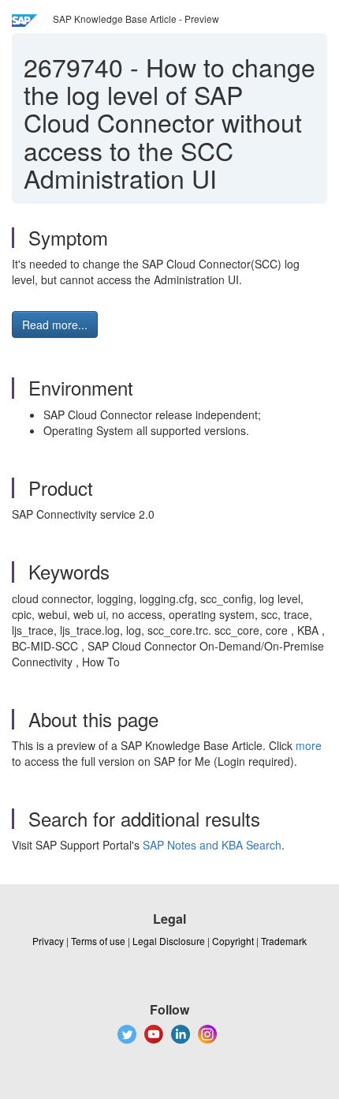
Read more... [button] (55, 324)
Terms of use (98, 940)
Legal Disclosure (168, 940)
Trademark (284, 940)
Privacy (48, 940)
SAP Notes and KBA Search (212, 845)
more (309, 745)
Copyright (233, 940)
